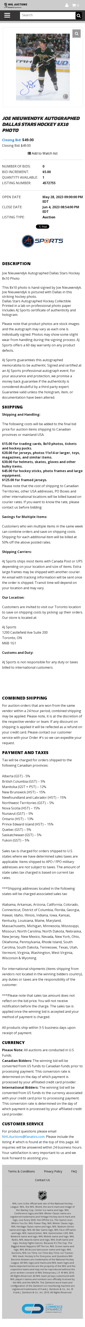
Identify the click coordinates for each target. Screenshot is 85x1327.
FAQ (74, 1171)
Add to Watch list (44, 153)
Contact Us (42, 1180)
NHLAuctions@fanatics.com (23, 1136)
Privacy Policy (53, 1171)
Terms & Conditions (21, 1171)
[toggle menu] (7, 15)
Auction (48, 217)
